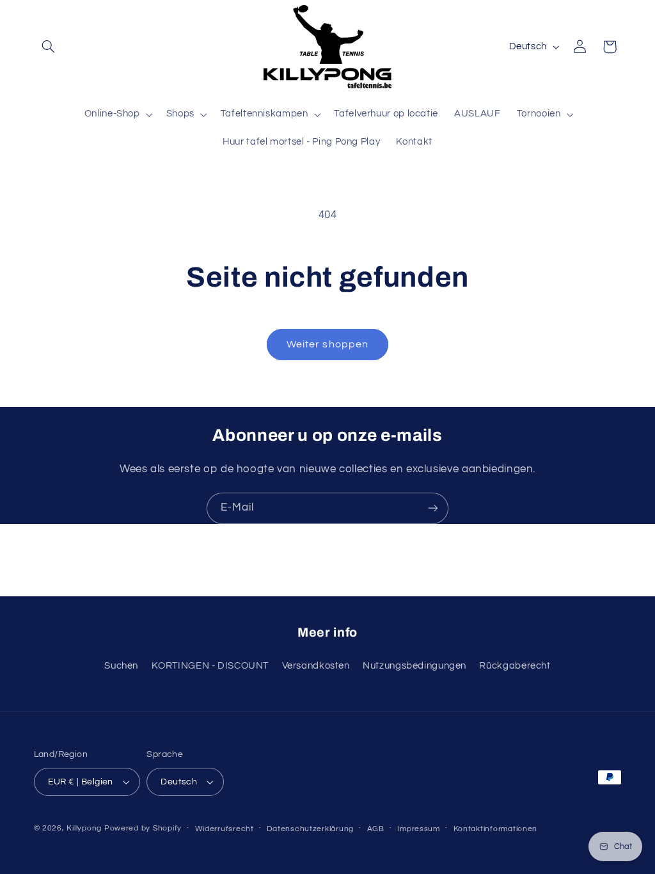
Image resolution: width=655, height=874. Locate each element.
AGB (375, 828)
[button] (48, 46)
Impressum (418, 828)
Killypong (84, 828)
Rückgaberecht (514, 666)
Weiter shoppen (327, 344)
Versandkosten (316, 666)
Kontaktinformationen (496, 828)
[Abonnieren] (433, 508)
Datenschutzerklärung (310, 828)
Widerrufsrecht (224, 828)
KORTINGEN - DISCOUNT (210, 666)
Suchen (121, 666)
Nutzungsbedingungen (414, 666)
